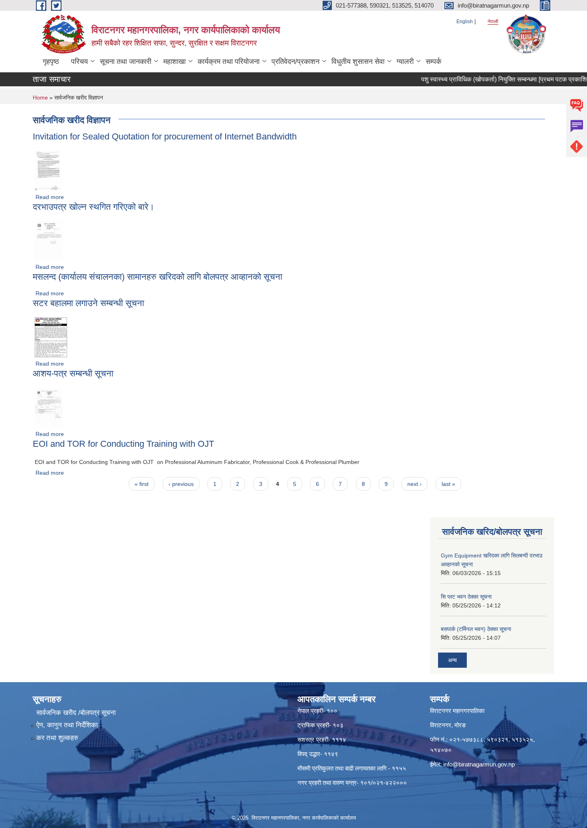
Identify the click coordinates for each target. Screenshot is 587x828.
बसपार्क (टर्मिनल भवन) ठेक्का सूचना (476, 629)
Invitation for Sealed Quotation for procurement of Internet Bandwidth (165, 136)
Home (40, 97)
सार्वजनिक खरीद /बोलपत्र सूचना (76, 713)
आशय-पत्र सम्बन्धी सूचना (73, 373)
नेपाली (493, 21)
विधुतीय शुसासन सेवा (358, 62)
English (464, 21)
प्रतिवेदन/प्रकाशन (295, 62)
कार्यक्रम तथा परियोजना (229, 62)
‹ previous (181, 484)
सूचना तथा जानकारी (125, 62)
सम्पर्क (433, 62)
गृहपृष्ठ (51, 62)
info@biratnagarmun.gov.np (479, 764)
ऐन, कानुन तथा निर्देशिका (67, 725)
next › (414, 484)
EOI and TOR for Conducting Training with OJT (123, 444)
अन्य (452, 660)
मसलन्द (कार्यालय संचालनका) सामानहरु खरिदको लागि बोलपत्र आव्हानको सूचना (157, 277)
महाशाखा (174, 62)
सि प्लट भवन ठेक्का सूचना (466, 596)
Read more (50, 197)
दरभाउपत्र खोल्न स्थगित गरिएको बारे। (94, 207)
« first (142, 484)
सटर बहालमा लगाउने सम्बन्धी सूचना (88, 303)
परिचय (79, 62)
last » (448, 484)
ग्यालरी (405, 62)
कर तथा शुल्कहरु (57, 738)
